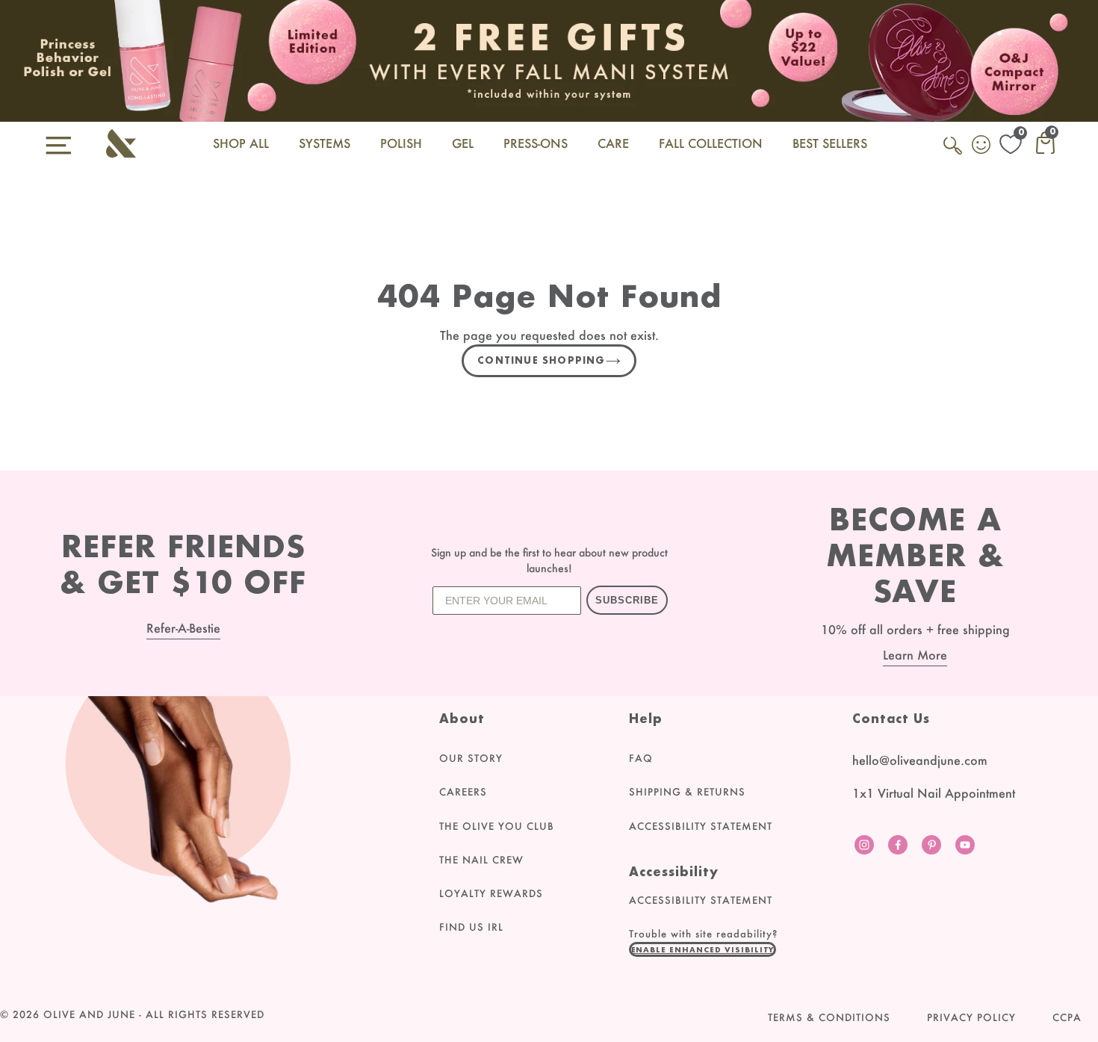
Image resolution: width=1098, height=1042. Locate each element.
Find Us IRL (471, 927)
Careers (463, 792)
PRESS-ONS (535, 143)
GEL (463, 143)
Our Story (471, 758)
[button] (703, 949)
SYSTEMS (324, 143)
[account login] (982, 146)
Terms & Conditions (829, 1017)
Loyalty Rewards (491, 893)
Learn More (915, 655)
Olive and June (89, 1014)
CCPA (1067, 1017)
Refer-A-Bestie (183, 628)
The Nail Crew (481, 860)
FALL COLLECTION (711, 143)
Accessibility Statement (700, 826)
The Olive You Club (496, 826)
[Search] (953, 154)
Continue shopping (541, 360)
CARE (613, 143)
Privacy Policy (971, 1017)
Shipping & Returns (687, 792)
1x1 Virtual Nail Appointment (933, 793)
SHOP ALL (241, 143)
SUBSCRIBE (627, 600)
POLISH (401, 143)
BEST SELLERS (830, 143)
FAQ (641, 758)
